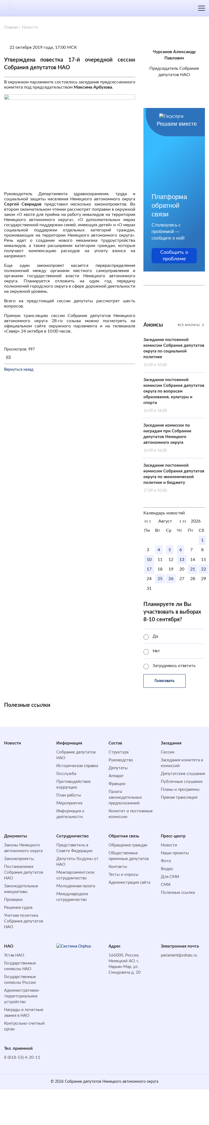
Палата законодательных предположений (125, 797)
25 (160, 579)
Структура (118, 752)
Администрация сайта (129, 882)
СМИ (165, 885)
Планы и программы (180, 790)
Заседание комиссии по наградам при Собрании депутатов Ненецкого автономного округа (167, 438)
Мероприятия (69, 803)
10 (149, 559)
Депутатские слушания (183, 774)
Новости (12, 743)
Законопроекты (19, 859)
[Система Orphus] (78, 946)
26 (170, 579)
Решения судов (18, 908)
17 (149, 569)
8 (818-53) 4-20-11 (22, 1057)
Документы (15, 836)
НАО (8, 946)
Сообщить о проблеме (174, 255)
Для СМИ (170, 877)
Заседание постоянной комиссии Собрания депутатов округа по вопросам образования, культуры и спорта (173, 395)
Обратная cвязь (124, 836)
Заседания (171, 743)
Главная (11, 27)
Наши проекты (175, 853)
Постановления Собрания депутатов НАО (23, 872)
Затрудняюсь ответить (174, 666)
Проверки (13, 900)
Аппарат (116, 776)
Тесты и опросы (124, 875)
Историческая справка (77, 766)
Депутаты (118, 768)
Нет (156, 651)
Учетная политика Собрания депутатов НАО (23, 921)
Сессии (167, 752)
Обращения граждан (128, 845)
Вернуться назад (18, 370)
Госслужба (66, 774)
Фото (166, 861)
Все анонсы (189, 325)
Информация (69, 743)
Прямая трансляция (179, 797)
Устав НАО (14, 955)
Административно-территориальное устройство (22, 996)
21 (192, 569)
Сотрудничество (72, 836)
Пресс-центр (173, 836)
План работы (68, 795)
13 (181, 559)
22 (203, 569)
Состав (115, 743)
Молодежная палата (75, 886)
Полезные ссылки (178, 893)
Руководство (121, 760)
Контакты (118, 867)
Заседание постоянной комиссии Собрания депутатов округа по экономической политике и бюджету (173, 478)
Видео (167, 869)
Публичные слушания (181, 782)
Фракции (117, 784)
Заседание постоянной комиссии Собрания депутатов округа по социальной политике (173, 352)
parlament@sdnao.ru (179, 955)
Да (155, 636)
